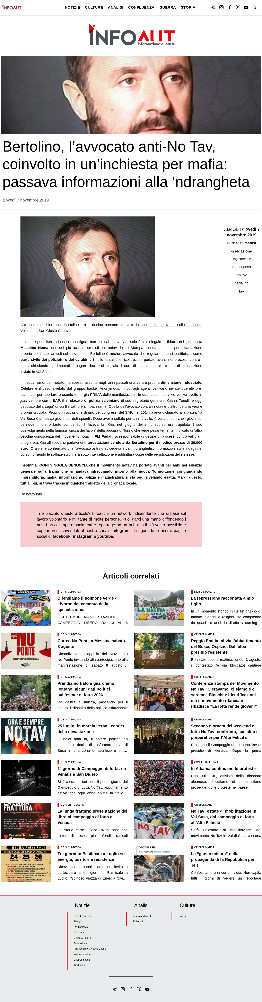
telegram (121, 530)
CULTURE (94, 7)
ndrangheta (241, 267)
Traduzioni (80, 965)
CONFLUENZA (141, 7)
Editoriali (138, 921)
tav (241, 291)
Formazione (80, 943)
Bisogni (78, 921)
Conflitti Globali (206, 762)
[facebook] (230, 7)
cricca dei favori (82, 430)
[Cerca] (254, 7)
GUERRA (167, 7)
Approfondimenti (142, 916)
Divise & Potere (204, 591)
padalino (241, 283)
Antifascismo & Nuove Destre (90, 948)
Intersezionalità (82, 954)
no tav (242, 275)
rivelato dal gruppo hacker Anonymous (86, 388)
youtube (105, 536)
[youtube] (246, 7)
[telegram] (213, 7)
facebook (61, 536)
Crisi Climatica (243, 243)
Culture (182, 916)
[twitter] (238, 7)
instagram (83, 536)
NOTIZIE (72, 7)
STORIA (188, 7)
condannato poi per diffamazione (174, 348)
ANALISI (115, 7)
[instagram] (221, 7)
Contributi (79, 932)
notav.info (34, 494)
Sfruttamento (81, 927)
